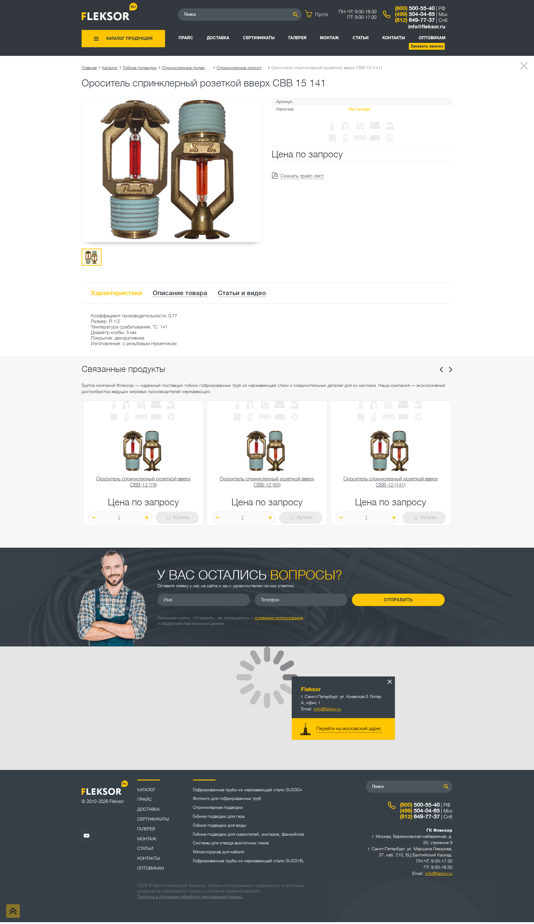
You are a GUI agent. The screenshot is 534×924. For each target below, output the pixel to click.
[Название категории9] (156, 417)
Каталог (110, 67)
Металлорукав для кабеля (218, 851)
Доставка (218, 38)
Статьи (361, 38)
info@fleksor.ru (426, 27)
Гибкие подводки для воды (219, 825)
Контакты (393, 38)
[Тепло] (156, 405)
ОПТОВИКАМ (432, 38)
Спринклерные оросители (241, 67)
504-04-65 (415, 14)
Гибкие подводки (140, 67)
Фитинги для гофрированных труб (227, 798)
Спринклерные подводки (186, 67)
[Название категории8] (141, 417)
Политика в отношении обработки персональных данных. (190, 896)
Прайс (186, 38)
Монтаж (329, 38)
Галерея (297, 38)
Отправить (398, 599)
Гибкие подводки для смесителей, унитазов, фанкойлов (248, 834)
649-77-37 (415, 20)
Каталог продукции (129, 38)
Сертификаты (259, 38)
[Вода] (126, 405)
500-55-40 (415, 8)
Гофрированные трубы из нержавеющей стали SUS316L (248, 860)
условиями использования (278, 618)
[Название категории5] (171, 405)
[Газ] (332, 126)
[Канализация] (141, 405)
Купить (181, 517)
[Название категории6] (113, 417)
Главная (89, 67)
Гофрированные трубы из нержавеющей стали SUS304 (247, 789)
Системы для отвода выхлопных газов (231, 842)
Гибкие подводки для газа (218, 816)
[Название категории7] (126, 417)
